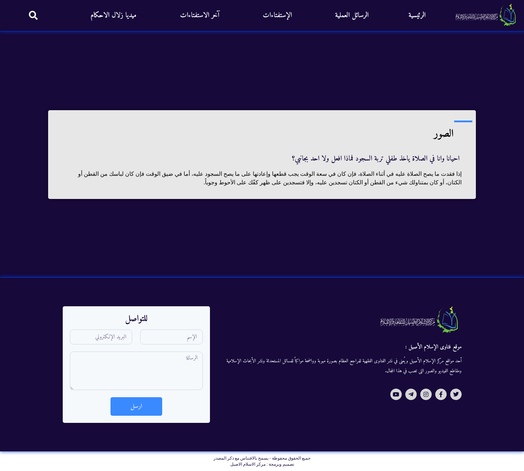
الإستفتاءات (277, 15)
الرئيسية (417, 15)
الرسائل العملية (352, 15)
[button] (33, 15)
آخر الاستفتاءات (199, 15)
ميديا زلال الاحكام (114, 15)
